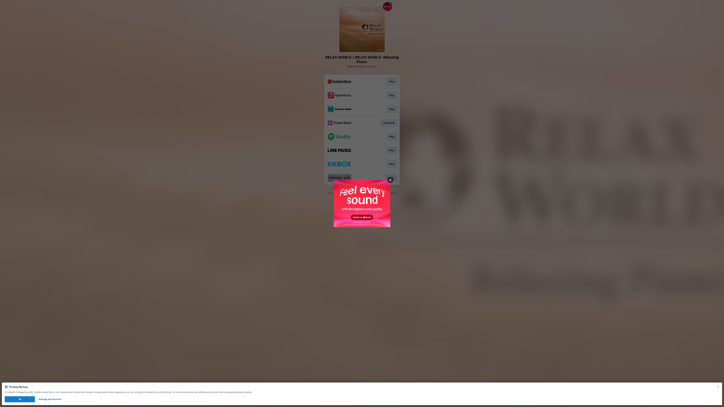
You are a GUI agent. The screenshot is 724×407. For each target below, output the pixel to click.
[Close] (718, 386)
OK (19, 399)
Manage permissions (50, 399)
